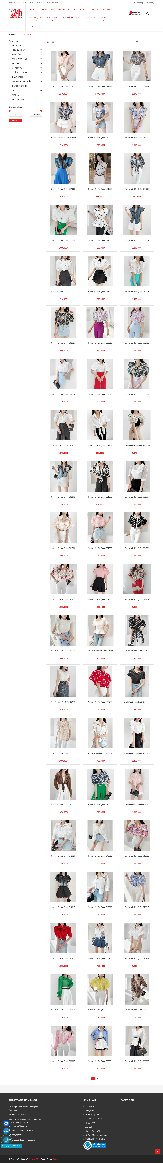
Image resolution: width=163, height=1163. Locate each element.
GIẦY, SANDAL (18, 77)
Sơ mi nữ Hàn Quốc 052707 (137, 651)
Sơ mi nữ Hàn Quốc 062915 (137, 343)
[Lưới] (48, 42)
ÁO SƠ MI (16, 45)
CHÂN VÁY (17, 68)
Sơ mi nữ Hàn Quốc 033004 (100, 1061)
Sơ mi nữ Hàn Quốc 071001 (137, 292)
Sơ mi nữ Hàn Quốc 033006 (137, 1010)
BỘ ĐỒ (15, 91)
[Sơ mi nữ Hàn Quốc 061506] (63, 528)
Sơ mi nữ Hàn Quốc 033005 (63, 1061)
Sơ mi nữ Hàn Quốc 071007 (137, 189)
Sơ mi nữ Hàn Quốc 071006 (63, 240)
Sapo (55, 1159)
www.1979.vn (15, 1119)
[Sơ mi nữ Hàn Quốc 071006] (63, 220)
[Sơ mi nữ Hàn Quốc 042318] (137, 835)
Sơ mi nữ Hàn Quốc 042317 (63, 907)
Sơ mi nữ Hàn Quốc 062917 (63, 343)
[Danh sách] (53, 42)
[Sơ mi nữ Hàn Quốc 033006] (137, 989)
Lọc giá (15, 120)
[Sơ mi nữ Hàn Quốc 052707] (137, 630)
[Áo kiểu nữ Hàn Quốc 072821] (63, 117)
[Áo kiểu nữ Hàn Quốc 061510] (137, 425)
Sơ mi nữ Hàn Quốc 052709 (63, 651)
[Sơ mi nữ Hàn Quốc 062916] (100, 323)
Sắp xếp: (130, 42)
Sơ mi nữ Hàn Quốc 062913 (100, 394)
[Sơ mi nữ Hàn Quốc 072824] (63, 66)
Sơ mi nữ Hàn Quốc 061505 (100, 548)
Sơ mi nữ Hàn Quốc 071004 (137, 240)
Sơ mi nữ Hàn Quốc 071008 (100, 189)
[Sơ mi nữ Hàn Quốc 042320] (63, 835)
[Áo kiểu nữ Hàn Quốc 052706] (63, 682)
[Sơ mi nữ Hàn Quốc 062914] (63, 374)
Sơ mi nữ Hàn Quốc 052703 (63, 753)
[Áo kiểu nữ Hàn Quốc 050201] (137, 784)
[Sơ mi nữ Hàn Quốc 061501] (137, 579)
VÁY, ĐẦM (90, 1111)
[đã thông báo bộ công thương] (94, 1145)
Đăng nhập (138, 3)
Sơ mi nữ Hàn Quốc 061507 (137, 497)
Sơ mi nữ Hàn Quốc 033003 (137, 1061)
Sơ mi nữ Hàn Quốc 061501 (137, 599)
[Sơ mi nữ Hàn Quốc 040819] (137, 938)
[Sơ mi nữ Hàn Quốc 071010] (137, 117)
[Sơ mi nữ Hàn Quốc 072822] (137, 66)
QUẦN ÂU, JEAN (19, 72)
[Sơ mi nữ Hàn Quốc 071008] (100, 169)
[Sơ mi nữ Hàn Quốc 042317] (63, 887)
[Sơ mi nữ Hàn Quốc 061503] (63, 579)
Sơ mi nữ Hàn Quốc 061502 (100, 599)
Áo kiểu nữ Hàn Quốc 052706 (63, 702)
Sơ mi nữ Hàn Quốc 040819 (137, 958)
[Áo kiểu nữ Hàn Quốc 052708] (100, 630)
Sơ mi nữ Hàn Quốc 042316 (100, 907)
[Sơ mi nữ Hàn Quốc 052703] (63, 733)
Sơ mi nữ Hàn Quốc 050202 (100, 805)
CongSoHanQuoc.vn (18, 1126)
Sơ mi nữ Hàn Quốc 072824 (63, 86)
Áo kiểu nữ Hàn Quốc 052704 (137, 702)
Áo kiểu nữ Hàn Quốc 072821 (63, 138)
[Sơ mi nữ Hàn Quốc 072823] (100, 66)
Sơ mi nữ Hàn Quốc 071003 (63, 292)
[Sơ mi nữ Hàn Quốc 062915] (137, 323)
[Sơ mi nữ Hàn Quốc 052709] (63, 630)
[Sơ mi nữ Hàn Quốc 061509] (63, 476)
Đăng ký (150, 3)
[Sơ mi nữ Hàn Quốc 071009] (63, 169)
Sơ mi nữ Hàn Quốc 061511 (100, 445)
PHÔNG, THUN (92, 1115)
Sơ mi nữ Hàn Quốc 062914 (63, 394)
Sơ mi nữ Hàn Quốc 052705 (100, 702)
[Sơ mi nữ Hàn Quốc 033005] (63, 1041)
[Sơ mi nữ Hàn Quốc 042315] (137, 887)
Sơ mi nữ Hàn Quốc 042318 (137, 856)
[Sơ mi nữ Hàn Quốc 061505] (100, 528)
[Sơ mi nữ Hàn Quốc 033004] (100, 1041)
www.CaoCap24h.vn (19, 1122)
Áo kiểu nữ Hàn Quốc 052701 (137, 753)
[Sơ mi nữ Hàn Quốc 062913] (100, 374)
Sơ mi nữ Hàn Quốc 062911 (63, 445)
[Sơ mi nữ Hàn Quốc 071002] (100, 271)
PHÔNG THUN (18, 50)
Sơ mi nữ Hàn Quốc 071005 (100, 240)
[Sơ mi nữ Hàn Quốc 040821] (63, 938)
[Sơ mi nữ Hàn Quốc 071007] (137, 169)
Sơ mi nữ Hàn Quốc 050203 (63, 805)
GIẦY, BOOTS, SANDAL (96, 1135)
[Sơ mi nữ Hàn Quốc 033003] (137, 1041)
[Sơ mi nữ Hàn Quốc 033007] (100, 989)
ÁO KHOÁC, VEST (20, 59)
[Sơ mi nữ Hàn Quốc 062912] (137, 374)
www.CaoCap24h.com (32, 1119)
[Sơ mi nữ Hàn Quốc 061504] (137, 528)
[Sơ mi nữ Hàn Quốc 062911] (63, 425)
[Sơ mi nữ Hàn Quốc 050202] (100, 784)
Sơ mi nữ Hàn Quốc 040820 (100, 958)
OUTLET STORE (19, 86)
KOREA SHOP (18, 100)
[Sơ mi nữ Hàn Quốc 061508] (100, 476)
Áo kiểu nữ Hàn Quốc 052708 (100, 651)
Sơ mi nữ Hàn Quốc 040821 (63, 958)
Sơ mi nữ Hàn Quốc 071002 (100, 292)
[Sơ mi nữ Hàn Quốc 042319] (100, 835)
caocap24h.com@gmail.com (24, 1140)
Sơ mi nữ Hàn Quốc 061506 (63, 548)
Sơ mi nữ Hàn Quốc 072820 (100, 138)
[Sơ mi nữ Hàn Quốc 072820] (100, 117)
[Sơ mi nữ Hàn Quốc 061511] (100, 425)
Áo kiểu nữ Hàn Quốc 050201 (137, 805)
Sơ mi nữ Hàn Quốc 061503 (63, 599)
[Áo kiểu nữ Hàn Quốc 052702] (100, 733)
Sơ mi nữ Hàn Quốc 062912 (137, 394)
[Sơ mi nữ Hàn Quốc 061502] (100, 579)
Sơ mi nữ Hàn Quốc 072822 (137, 86)
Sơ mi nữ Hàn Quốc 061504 (137, 548)
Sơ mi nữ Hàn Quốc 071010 (137, 138)
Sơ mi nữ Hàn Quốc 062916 (100, 343)
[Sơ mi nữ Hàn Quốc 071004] (137, 220)
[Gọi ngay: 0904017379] (7, 1155)
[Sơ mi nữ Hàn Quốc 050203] (63, 784)
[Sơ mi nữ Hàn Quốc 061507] (137, 476)
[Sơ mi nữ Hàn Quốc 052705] (100, 682)
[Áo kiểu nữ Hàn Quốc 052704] (137, 682)
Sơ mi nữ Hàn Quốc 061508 (100, 497)
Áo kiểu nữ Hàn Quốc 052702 (100, 753)
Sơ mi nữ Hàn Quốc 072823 (100, 86)
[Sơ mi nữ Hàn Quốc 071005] (100, 220)
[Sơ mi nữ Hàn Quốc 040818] (63, 989)
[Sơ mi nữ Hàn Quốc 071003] (63, 271)
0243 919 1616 (22, 1115)
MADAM (15, 95)
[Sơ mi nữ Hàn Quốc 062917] (63, 323)
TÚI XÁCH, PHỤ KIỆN (22, 81)
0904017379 (21, 3)
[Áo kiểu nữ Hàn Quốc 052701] (137, 733)
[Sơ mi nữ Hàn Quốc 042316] (100, 887)
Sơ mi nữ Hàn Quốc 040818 (63, 1010)
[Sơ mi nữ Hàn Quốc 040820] (100, 938)
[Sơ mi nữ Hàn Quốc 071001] (137, 271)
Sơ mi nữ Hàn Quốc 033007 (100, 1010)
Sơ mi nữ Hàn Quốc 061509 (63, 497)
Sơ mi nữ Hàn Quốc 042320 (63, 856)
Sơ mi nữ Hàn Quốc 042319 (100, 856)
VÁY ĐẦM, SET (19, 54)
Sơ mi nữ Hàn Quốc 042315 (137, 907)
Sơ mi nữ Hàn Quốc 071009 (63, 189)
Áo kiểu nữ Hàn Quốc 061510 (137, 445)
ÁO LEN (15, 63)
